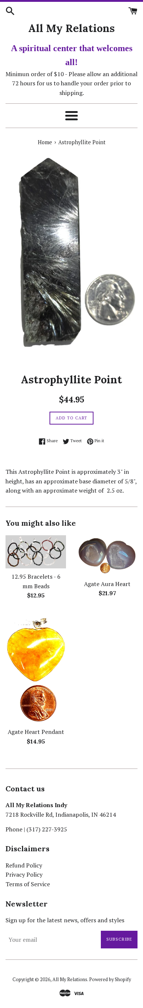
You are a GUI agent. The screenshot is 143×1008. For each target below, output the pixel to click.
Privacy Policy (24, 874)
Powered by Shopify (110, 979)
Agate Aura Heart (107, 584)
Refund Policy (24, 865)
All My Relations (71, 28)
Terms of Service (28, 884)
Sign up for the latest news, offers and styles (65, 920)
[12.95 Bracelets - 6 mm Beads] (36, 551)
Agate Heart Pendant (36, 732)
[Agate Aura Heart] (107, 555)
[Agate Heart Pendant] (36, 667)
